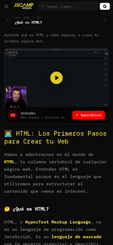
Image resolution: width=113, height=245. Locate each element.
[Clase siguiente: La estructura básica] (105, 20)
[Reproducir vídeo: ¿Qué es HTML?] (56, 78)
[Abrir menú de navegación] (6, 6)
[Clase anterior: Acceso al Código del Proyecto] (8, 20)
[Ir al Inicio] (24, 6)
